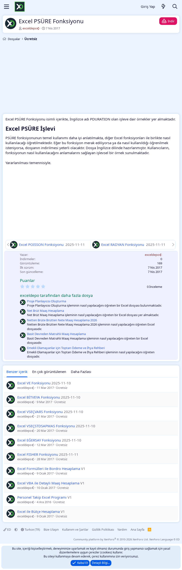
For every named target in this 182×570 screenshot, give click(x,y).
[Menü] (6, 6)
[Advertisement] (91, 78)
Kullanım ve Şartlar (75, 529)
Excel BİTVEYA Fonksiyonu (38, 397)
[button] (16, 529)
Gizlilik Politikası (103, 529)
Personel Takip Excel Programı (42, 497)
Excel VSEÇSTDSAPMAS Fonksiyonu (46, 425)
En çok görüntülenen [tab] (49, 371)
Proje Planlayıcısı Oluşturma (46, 301)
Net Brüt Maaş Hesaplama (45, 310)
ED (9, 529)
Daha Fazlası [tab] (81, 371)
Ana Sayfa (137, 529)
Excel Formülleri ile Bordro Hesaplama (48, 468)
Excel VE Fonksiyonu (33, 383)
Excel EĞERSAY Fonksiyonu (39, 440)
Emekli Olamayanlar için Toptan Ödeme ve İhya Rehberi (66, 348)
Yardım (122, 529)
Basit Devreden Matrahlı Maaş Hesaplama (56, 334)
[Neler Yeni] (163, 7)
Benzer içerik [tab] (16, 371)
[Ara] (174, 7)
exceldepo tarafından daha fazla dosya (56, 295)
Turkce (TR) (32, 529)
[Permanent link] (58, 129)
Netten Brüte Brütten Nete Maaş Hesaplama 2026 (62, 320)
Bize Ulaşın (51, 529)
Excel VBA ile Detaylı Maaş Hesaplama (48, 483)
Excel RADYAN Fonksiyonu (123, 244)
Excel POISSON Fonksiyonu (41, 244)
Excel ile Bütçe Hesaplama (38, 511)
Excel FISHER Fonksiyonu (37, 454)
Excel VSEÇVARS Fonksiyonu (40, 411)
